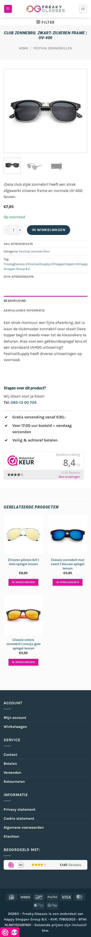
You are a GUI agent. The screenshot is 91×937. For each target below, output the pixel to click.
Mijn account (15, 717)
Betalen (10, 763)
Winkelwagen (15, 726)
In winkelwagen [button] (23, 582)
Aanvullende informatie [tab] (24, 310)
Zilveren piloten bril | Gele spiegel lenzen (23, 562)
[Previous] (11, 111)
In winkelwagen (49, 230)
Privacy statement (19, 809)
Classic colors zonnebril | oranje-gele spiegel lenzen (23, 644)
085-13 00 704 (24, 402)
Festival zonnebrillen (52, 48)
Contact (10, 754)
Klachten (11, 836)
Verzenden (12, 772)
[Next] (79, 111)
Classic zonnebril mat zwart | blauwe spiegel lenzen (67, 564)
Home (23, 48)
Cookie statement (19, 818)
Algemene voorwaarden (24, 827)
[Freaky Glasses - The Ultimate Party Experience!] (45, 9)
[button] (8, 9)
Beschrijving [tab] (15, 300)
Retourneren (14, 781)
